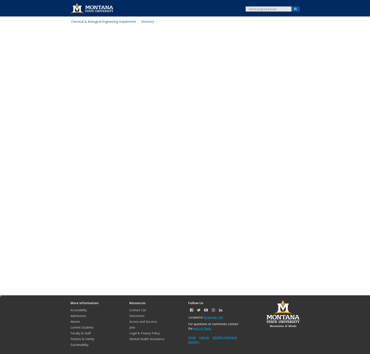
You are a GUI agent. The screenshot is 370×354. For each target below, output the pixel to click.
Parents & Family (82, 339)
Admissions (78, 316)
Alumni (75, 322)
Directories (137, 316)
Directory (147, 21)
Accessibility (78, 310)
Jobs (132, 327)
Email (192, 337)
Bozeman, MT (214, 317)
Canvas (204, 337)
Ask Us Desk (202, 328)
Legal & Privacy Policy (144, 333)
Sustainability (79, 345)
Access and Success (143, 322)
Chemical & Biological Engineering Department (103, 21)
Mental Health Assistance (146, 339)
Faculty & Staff (80, 333)
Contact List (137, 310)
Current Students (82, 327)
